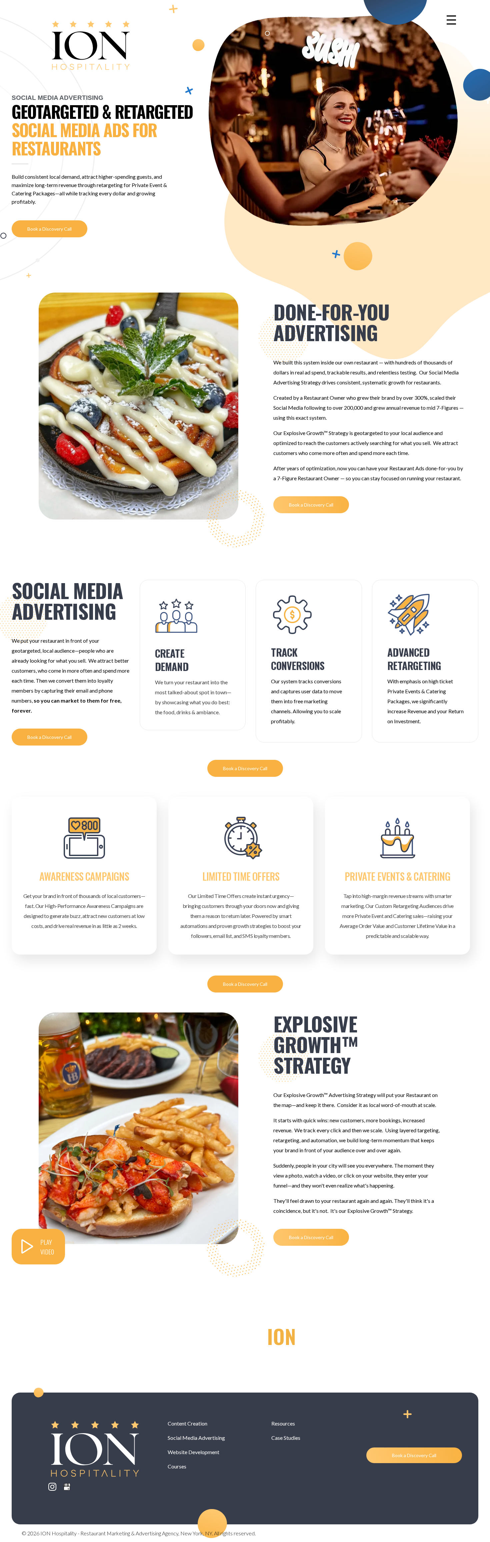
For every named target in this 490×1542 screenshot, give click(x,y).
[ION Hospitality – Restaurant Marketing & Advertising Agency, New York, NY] (91, 45)
